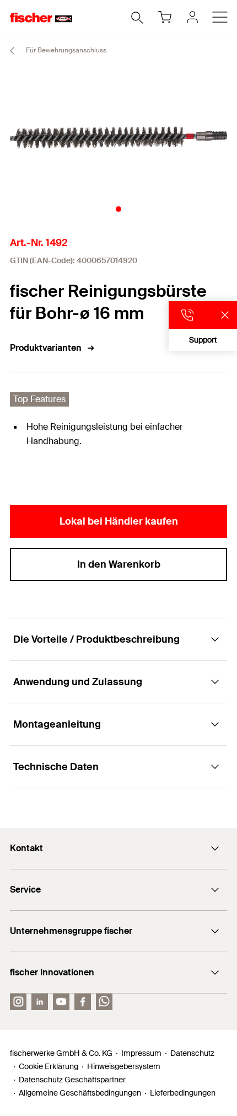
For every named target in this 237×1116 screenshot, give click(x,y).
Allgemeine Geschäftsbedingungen (80, 1093)
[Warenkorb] (165, 17)
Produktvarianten (46, 348)
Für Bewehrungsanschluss (65, 50)
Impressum (141, 1053)
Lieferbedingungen (183, 1093)
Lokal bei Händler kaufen (119, 521)
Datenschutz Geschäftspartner (72, 1080)
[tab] (118, 209)
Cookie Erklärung (48, 1066)
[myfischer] (192, 17)
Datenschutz (192, 1053)
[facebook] (82, 1002)
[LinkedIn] (39, 1002)
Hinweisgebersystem (123, 1066)
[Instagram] (18, 1002)
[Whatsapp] (104, 1002)
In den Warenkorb (118, 564)
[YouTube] (61, 1002)
